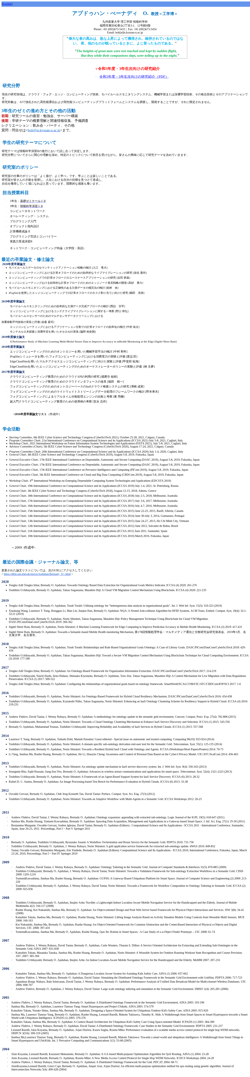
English (7, 3)
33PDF (134, 76)
